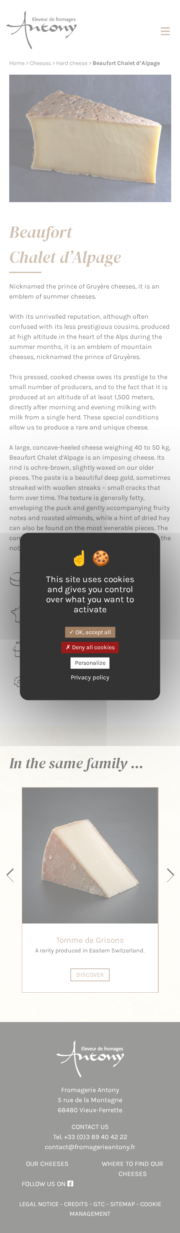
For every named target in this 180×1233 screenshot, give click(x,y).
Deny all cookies (93, 647)
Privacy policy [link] (90, 677)
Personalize (90, 662)
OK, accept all (92, 631)
